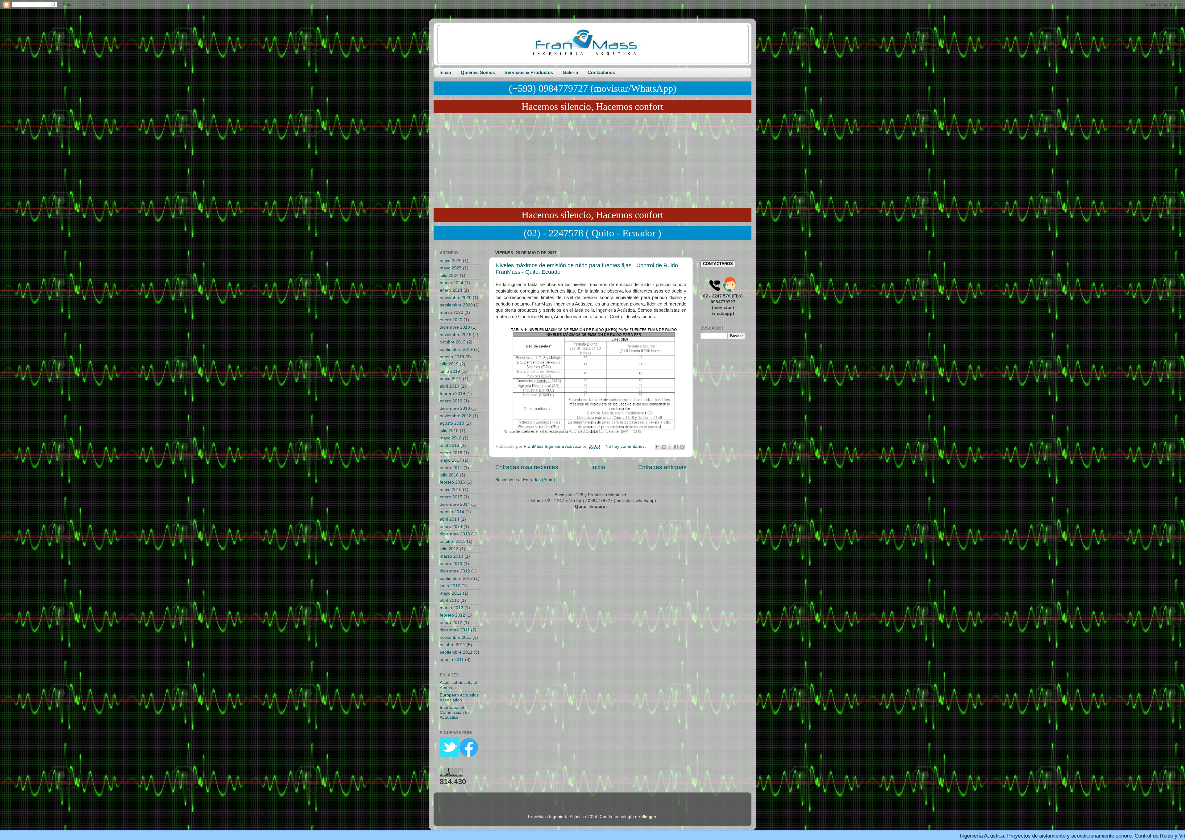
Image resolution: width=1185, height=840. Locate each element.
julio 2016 (449, 475)
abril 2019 (449, 386)
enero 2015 (451, 497)
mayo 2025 (451, 268)
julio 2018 (449, 430)
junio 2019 (450, 371)
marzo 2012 (451, 607)
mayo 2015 (451, 489)
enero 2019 (451, 401)
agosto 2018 (452, 423)
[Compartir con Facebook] (676, 447)
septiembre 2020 (456, 305)
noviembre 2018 (456, 416)
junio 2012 (450, 586)
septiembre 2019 (456, 349)
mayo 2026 (451, 260)
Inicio (445, 72)
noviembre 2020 (456, 297)
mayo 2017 (451, 460)
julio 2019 (449, 364)
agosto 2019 (452, 357)
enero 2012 (451, 622)
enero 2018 (451, 453)
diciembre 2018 (455, 408)
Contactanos (601, 72)
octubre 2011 (452, 644)
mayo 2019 (451, 378)
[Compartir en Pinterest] (682, 447)
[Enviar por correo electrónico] (658, 447)
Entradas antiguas (662, 467)
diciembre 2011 (455, 630)
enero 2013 (451, 563)
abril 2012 (449, 600)
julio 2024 (449, 275)
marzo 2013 (451, 556)
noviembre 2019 (456, 334)
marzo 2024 (451, 283)
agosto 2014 (452, 511)
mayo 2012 (451, 593)
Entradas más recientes (526, 467)
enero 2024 (451, 290)
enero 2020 (451, 320)
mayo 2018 (451, 438)
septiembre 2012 (456, 578)
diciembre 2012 (455, 571)
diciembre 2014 (455, 504)
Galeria (570, 72)
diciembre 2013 (455, 534)
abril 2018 (449, 445)
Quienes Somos (478, 72)
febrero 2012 (452, 615)
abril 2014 (449, 519)
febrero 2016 (452, 482)
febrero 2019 (452, 393)
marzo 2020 (451, 312)
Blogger (648, 816)
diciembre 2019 (455, 327)
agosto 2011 (452, 659)
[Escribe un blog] (664, 447)
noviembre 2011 (455, 637)
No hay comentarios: (626, 446)
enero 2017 (451, 467)
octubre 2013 (453, 541)
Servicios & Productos (529, 72)
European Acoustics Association (459, 697)
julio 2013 (449, 549)
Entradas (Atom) (539, 479)
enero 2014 (451, 526)
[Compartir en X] (670, 447)
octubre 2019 (453, 342)
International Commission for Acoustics (455, 712)
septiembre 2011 (456, 652)
